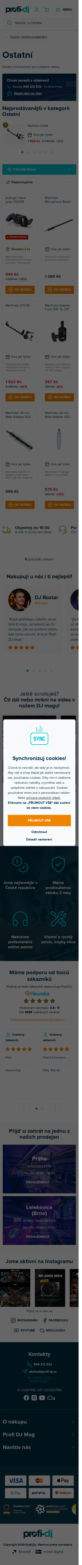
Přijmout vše (39, 820)
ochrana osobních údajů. (43, 797)
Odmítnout (39, 832)
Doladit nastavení (39, 839)
